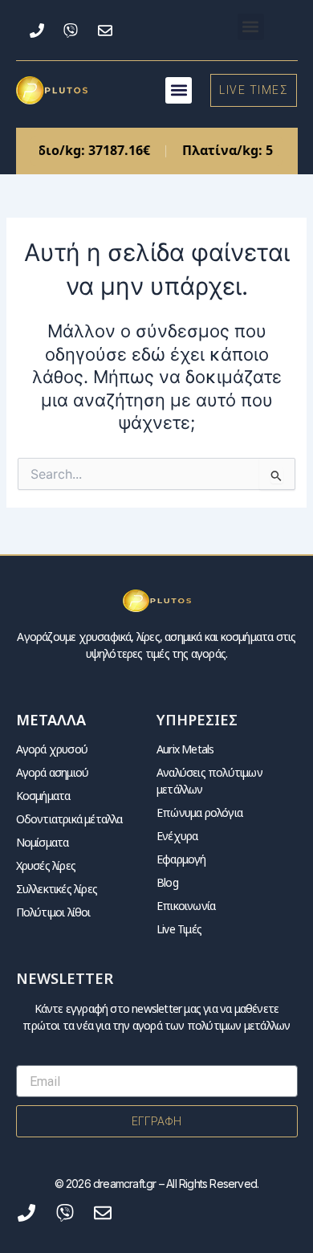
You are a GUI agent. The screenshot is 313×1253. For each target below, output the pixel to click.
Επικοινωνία (185, 905)
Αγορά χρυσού (51, 749)
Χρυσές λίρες (45, 865)
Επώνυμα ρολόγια (199, 812)
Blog (167, 882)
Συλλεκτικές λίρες (56, 888)
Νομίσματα (42, 842)
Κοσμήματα (43, 795)
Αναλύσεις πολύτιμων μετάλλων (209, 781)
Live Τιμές (178, 929)
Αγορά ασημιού (52, 772)
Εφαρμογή (181, 859)
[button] (251, 27)
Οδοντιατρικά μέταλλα (69, 818)
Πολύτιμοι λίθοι (53, 912)
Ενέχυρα (176, 835)
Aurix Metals (184, 749)
